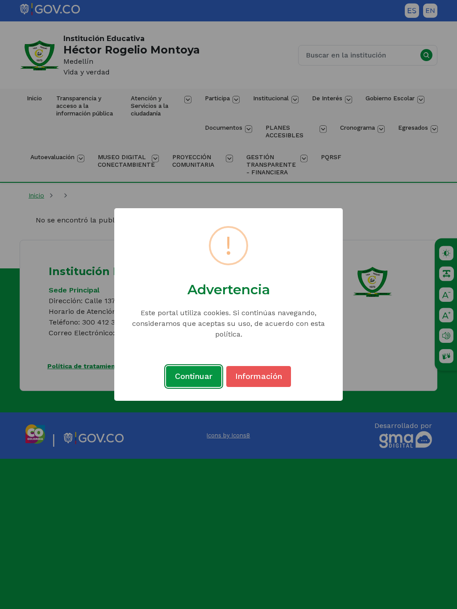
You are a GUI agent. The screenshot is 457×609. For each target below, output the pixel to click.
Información (258, 376)
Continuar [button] (193, 376)
